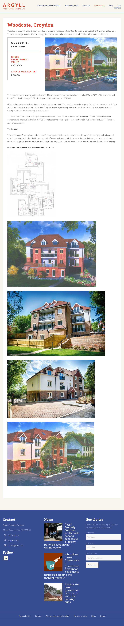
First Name (90, 532)
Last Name (90, 543)
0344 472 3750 (13, 540)
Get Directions (13, 535)
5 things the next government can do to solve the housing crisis (72, 593)
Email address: (91, 553)
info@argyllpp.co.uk (15, 545)
